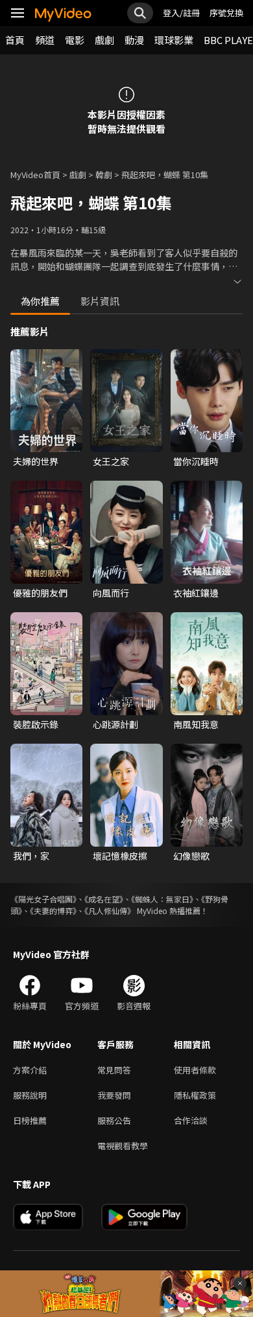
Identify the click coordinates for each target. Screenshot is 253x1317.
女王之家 (111, 461)
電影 (74, 40)
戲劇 (104, 40)
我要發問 (114, 1095)
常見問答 (114, 1070)
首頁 (15, 40)
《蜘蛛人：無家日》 (162, 898)
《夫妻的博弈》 (53, 910)
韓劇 (103, 174)
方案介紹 (30, 1070)
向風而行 (111, 592)
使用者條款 (195, 1070)
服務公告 (114, 1120)
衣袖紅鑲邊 (196, 592)
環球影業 (173, 40)
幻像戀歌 (191, 855)
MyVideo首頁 (35, 174)
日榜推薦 (30, 1120)
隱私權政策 (195, 1095)
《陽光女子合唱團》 (43, 898)
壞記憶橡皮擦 (120, 855)
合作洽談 (191, 1120)
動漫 (134, 40)
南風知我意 (196, 724)
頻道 (44, 40)
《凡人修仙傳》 (109, 910)
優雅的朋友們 (40, 592)
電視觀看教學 (122, 1145)
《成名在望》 (103, 898)
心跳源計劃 (115, 724)
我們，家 (31, 855)
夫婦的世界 (35, 461)
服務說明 (30, 1095)
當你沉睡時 (196, 461)
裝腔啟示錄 (35, 724)
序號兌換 (226, 12)
